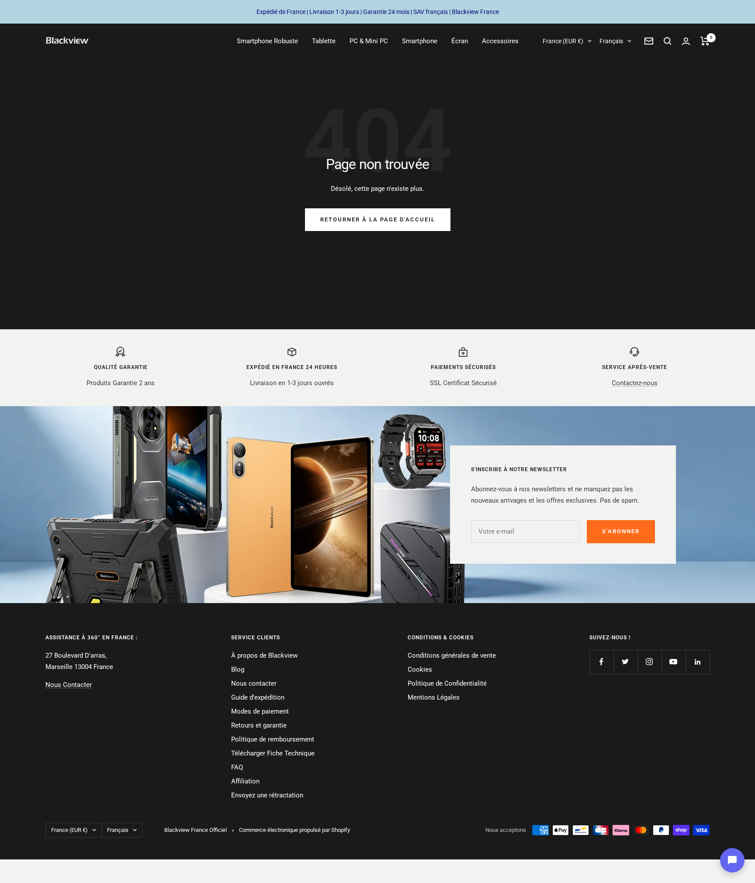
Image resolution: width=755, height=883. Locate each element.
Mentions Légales (434, 697)
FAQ (237, 767)
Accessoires (500, 41)
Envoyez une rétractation (267, 795)
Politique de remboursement (272, 739)
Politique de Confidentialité (447, 683)
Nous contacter (254, 683)
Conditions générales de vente (452, 655)
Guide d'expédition (257, 697)
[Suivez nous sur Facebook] (601, 662)
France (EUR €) (563, 41)
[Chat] (732, 860)
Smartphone (419, 41)
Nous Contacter (68, 685)
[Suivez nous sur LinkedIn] (698, 662)
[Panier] (705, 41)
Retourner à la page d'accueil (377, 219)
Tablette (324, 41)
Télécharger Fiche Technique (273, 753)
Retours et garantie (259, 725)
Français (611, 41)
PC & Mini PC (369, 41)
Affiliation (245, 781)
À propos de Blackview (264, 655)
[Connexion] (686, 41)
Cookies (420, 669)
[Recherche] (668, 41)
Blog (237, 669)
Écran (459, 41)
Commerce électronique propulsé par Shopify (294, 830)
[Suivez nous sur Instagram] (649, 662)
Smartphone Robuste (267, 41)
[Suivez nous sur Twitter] (625, 662)
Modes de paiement (260, 711)
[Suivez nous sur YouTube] (673, 662)
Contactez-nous (635, 383)
